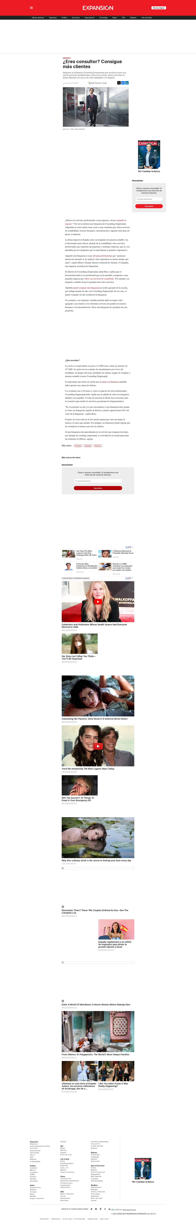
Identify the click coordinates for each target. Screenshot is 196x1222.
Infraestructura (66, 1183)
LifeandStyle (35, 1161)
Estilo (62, 1161)
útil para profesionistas (102, 255)
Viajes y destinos (98, 1192)
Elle (61, 1146)
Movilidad (64, 1200)
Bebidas (94, 1189)
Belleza (33, 1196)
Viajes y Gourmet (37, 1198)
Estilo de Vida (96, 1198)
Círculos (33, 1192)
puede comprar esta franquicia (86, 287)
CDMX (32, 1174)
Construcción (65, 1178)
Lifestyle (94, 1179)
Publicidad (44, 1218)
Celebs (63, 1152)
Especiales (95, 1161)
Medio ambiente (67, 1194)
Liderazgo (95, 1157)
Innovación (95, 1144)
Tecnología (103, 18)
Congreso (34, 1172)
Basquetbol (95, 1174)
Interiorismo (65, 1187)
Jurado (94, 1200)
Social (62, 1196)
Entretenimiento (66, 1163)
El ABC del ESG (97, 1146)
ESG (123, 18)
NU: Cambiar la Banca (149, 171)
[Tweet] (119, 82)
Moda (32, 1194)
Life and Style (146, 18)
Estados (33, 1177)
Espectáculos (35, 1187)
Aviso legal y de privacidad (74, 1218)
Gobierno (33, 1168)
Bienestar (95, 1196)
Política (64, 18)
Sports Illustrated (97, 1165)
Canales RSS (93, 1218)
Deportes (64, 1165)
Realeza (33, 1190)
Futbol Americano (98, 1172)
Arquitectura (65, 1185)
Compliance (55, 1218)
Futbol (93, 1168)
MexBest (94, 1185)
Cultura (63, 1142)
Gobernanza (65, 1198)
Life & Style (64, 1159)
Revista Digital (158, 8)
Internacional (89, 18)
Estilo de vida (66, 1155)
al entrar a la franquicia (109, 381)
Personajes (95, 1194)
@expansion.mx (100, 1209)
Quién (32, 1185)
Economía (76, 18)
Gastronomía (96, 1187)
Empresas (53, 18)
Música (63, 1170)
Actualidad (95, 1155)
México (33, 1170)
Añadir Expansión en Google (99, 83)
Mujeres (133, 18)
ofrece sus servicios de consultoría (99, 278)
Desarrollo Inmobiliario (69, 1181)
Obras (114, 18)
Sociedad (34, 1181)
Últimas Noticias (38, 18)
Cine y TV (64, 1168)
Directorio (104, 1218)
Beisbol (94, 1170)
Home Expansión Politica (40, 1146)
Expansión (34, 1142)
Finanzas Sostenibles (99, 1142)
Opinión (33, 1179)
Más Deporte (96, 1176)
